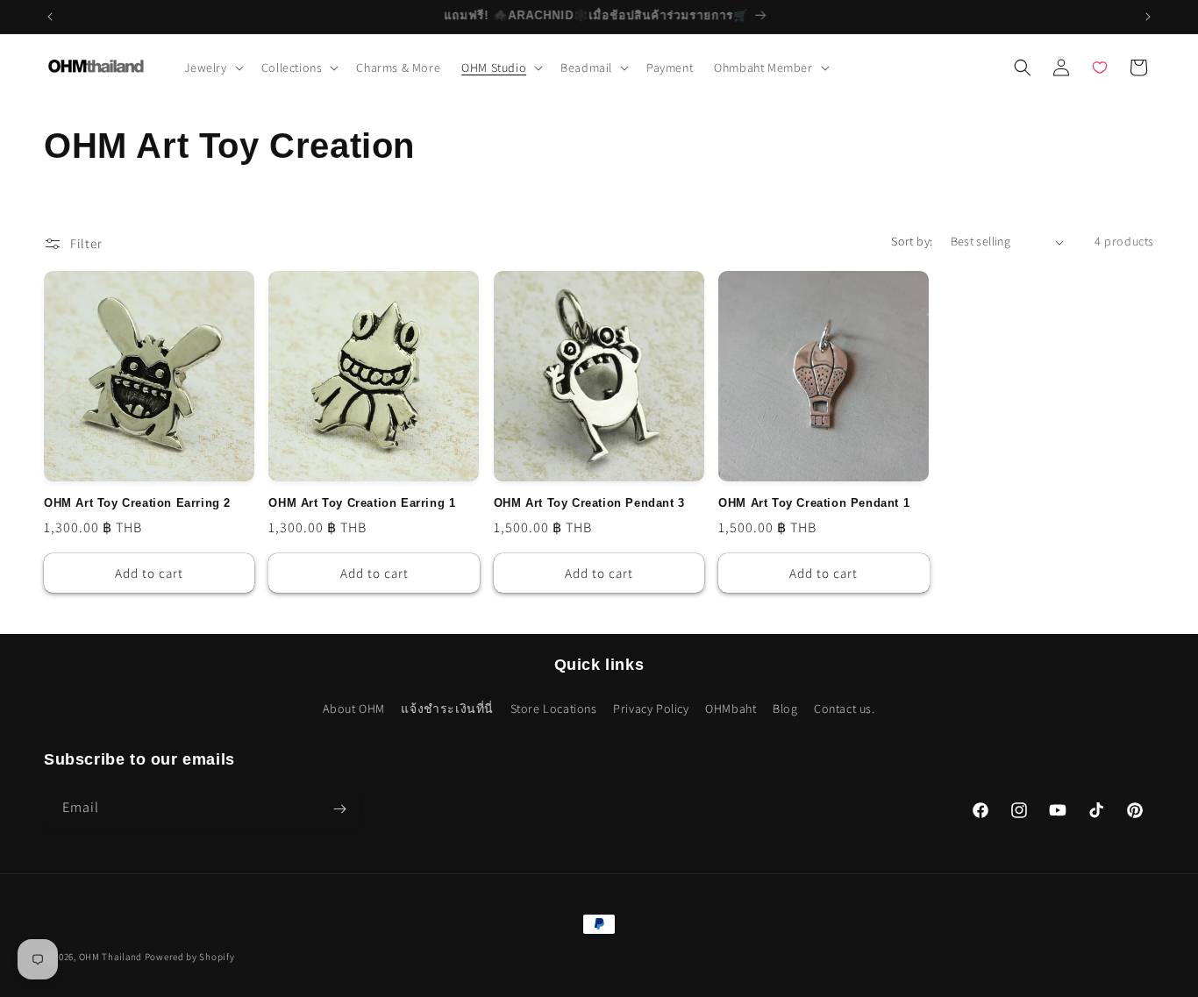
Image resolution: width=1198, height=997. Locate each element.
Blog (785, 708)
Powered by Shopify (190, 957)
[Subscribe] (339, 809)
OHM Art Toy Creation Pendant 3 (589, 503)
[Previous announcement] (50, 16)
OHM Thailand (110, 957)
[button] (212, 67)
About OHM (353, 708)
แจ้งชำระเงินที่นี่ (447, 708)
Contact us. (844, 708)
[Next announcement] (1148, 16)
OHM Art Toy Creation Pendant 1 (813, 503)
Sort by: (911, 241)
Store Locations (553, 708)
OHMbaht (730, 708)
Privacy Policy (650, 708)
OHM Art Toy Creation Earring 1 (361, 503)
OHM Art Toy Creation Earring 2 (137, 503)
